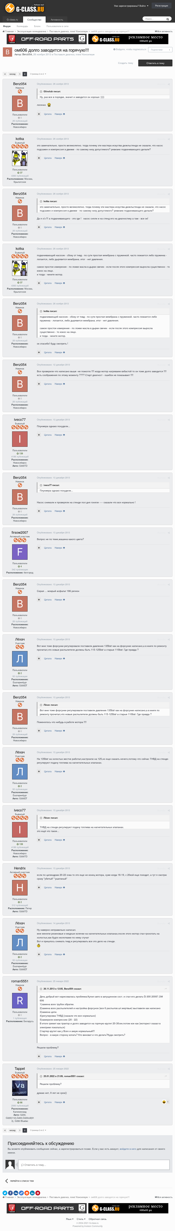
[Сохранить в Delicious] (21, 1193)
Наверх (59, 114)
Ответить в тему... (35, 1164)
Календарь (22, 26)
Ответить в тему (155, 63)
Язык (69, 1219)
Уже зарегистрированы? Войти (130, 5)
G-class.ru (12, 19)
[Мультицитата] (39, 114)
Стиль (80, 1219)
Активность (57, 19)
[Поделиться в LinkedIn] (32, 1193)
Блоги (37, 26)
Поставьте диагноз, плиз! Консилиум (74, 54)
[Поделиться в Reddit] (26, 1193)
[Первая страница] (5, 74)
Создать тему (125, 63)
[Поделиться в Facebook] (10, 1193)
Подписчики (157, 49)
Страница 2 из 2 (37, 73)
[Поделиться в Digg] (16, 1193)
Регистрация (161, 5)
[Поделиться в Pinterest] (37, 1193)
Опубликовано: (53, 83)
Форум (7, 26)
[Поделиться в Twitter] (5, 1193)
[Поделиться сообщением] (169, 84)
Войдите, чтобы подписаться (131, 49)
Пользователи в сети (57, 26)
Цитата (47, 114)
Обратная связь (97, 1219)
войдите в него (128, 1148)
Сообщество (34, 19)
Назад (12, 74)
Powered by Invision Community (88, 1225)
